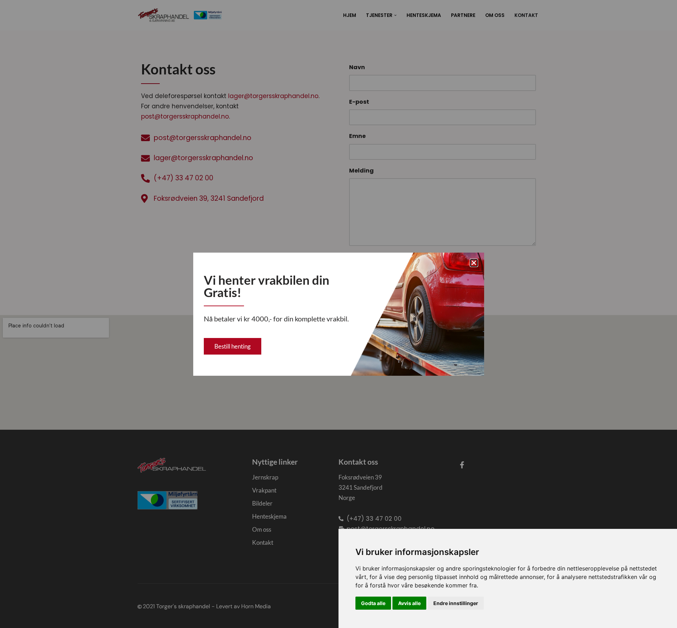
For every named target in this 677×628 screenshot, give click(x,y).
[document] (338, 314)
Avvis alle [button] (409, 603)
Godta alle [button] (373, 603)
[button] (474, 263)
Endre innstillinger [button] (455, 603)
